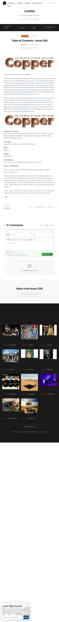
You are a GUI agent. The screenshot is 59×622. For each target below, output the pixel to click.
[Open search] (48, 3)
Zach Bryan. (32, 87)
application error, (8, 111)
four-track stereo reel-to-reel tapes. (33, 89)
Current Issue (7, 27)
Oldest (52, 224)
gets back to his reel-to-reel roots (37, 104)
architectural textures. (28, 111)
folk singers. (51, 83)
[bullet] (26, 240)
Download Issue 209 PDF (30, 48)
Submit (26, 617)
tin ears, (49, 109)
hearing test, (17, 111)
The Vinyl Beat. (8, 89)
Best (42, 224)
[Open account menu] (51, 3)
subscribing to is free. (34, 162)
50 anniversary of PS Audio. (38, 78)
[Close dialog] (28, 604)
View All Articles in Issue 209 (29, 294)
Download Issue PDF (50, 28)
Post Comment (47, 254)
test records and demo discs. (26, 98)
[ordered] (24, 240)
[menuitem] (9, 6)
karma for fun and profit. (22, 83)
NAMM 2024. (28, 92)
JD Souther (39, 102)
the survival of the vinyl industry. (40, 85)
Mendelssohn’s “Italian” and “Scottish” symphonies (21, 94)
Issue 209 (32, 207)
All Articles (21, 28)
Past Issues (34, 28)
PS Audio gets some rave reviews (27, 107)
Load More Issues (29, 426)
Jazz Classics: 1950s (32, 81)
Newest (46, 224)
